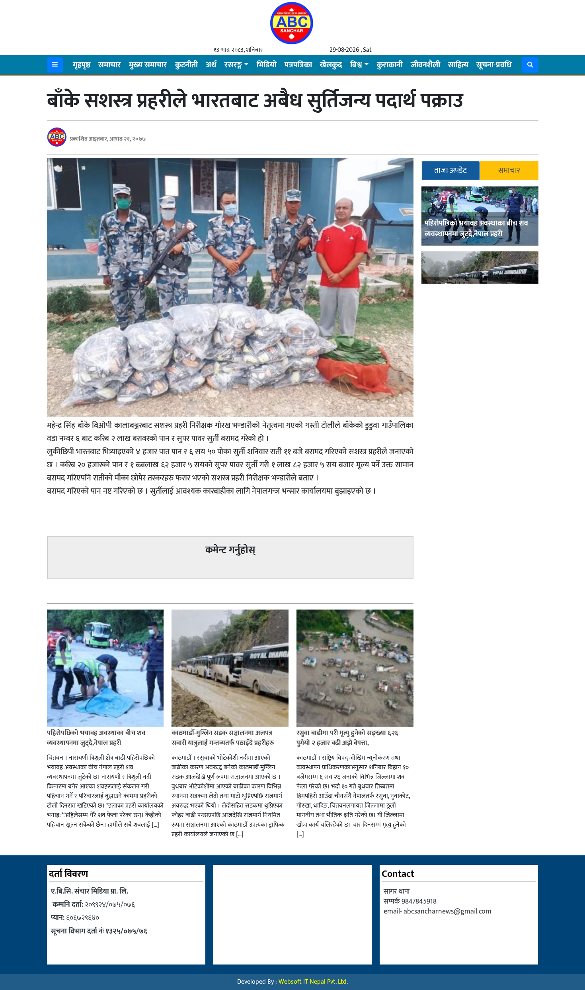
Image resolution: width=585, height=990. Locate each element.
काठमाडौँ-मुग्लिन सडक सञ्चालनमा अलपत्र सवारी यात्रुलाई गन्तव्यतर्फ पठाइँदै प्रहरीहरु (223, 738)
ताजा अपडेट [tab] (450, 170)
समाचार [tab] (509, 170)
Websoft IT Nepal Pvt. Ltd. (313, 981)
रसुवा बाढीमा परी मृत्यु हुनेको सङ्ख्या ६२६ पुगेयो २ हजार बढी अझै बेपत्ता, (347, 738)
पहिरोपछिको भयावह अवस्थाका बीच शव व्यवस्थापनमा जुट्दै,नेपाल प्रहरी (476, 229)
